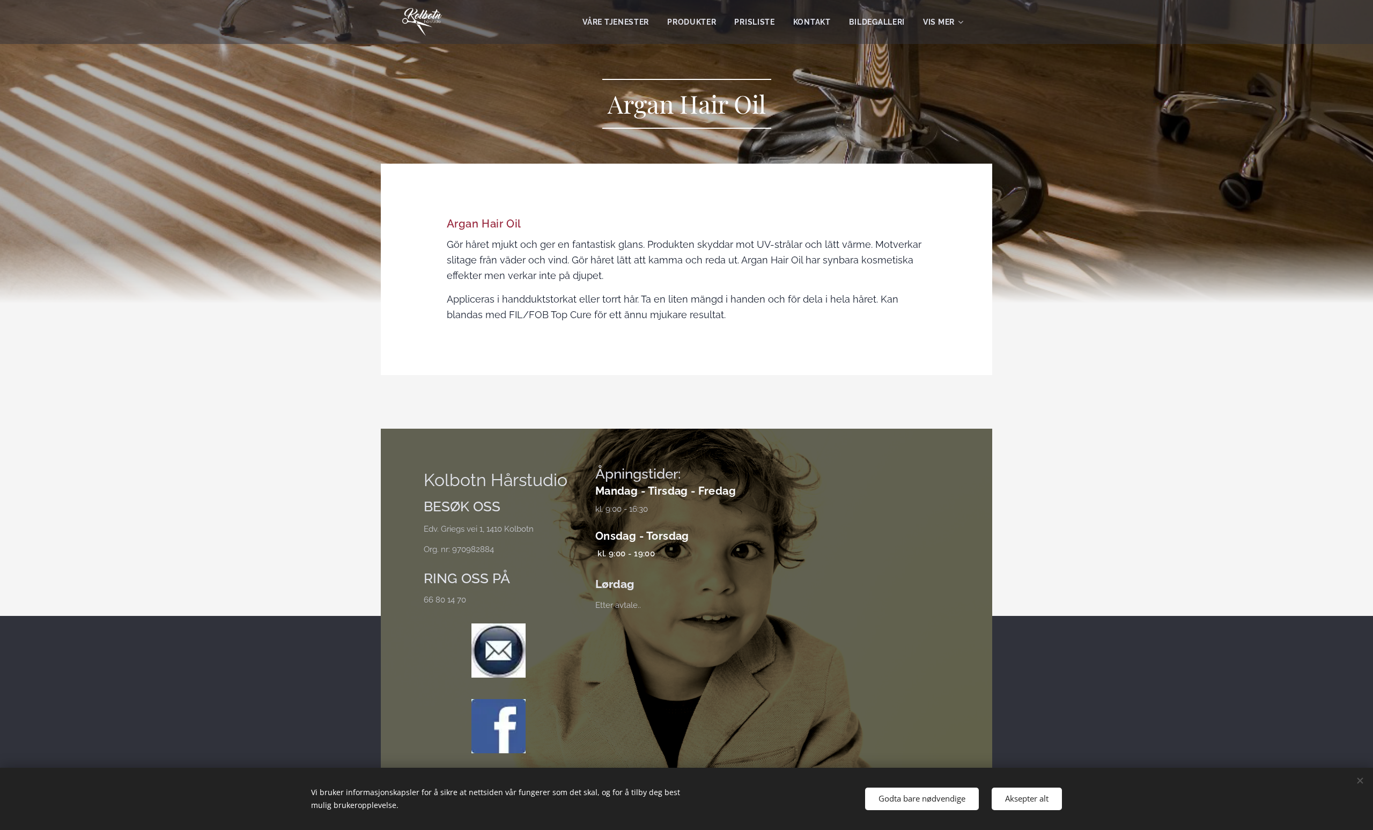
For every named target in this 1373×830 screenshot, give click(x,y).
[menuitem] (615, 22)
